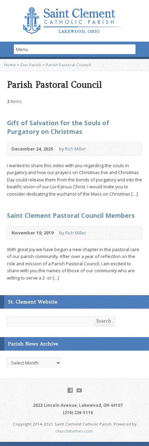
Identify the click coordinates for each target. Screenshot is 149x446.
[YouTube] (79, 390)
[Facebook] (70, 390)
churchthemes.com (74, 431)
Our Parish (30, 64)
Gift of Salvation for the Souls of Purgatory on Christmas (58, 127)
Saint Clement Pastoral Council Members (70, 215)
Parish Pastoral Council (68, 64)
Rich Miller (75, 149)
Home (10, 64)
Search (103, 321)
